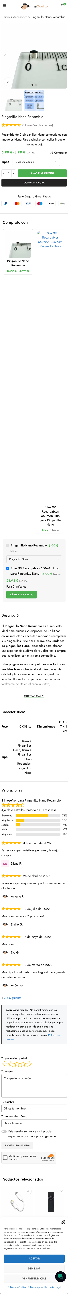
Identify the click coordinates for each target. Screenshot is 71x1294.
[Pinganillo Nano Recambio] (18, 244)
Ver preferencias (34, 1279)
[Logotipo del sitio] (34, 5)
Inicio (6, 17)
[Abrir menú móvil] (4, 5)
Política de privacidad (38, 1287)
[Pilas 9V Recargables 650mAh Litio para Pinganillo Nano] (50, 367)
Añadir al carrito (42, 173)
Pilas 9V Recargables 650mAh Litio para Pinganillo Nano (50, 516)
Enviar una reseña (17, 1145)
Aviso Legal (55, 1287)
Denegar (34, 1269)
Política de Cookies (17, 1287)
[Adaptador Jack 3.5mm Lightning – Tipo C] (17, 1202)
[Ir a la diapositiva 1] (32, 85)
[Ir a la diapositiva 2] (36, 85)
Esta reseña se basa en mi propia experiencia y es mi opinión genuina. (32, 1133)
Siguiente (15, 997)
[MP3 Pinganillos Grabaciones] (51, 1202)
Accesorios (20, 17)
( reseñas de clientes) (37, 125)
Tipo (4, 162)
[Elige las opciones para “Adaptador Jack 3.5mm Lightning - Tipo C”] (28, 1191)
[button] (63, 1221)
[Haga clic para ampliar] (8, 82)
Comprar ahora (34, 182)
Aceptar (34, 1259)
